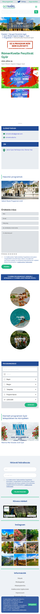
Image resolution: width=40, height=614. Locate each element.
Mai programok (7, 1)
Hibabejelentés (20, 586)
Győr (27, 36)
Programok (8, 38)
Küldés (6, 267)
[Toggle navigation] (36, 7)
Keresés (31, 405)
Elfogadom (32, 604)
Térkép (23, 1)
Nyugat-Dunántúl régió (17, 34)
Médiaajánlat (20, 582)
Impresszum (20, 593)
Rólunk (20, 578)
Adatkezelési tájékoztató (20, 589)
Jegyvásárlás (33, 1)
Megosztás (32, 515)
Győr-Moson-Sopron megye (14, 36)
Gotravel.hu (13, 507)
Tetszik (10, 515)
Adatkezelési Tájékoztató (24, 262)
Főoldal (4, 34)
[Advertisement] (20, 111)
